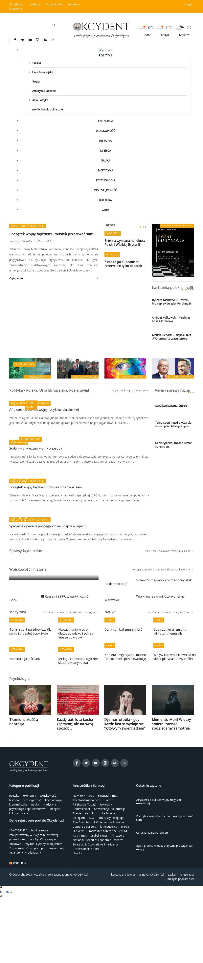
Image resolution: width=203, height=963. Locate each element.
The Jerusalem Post (85, 813)
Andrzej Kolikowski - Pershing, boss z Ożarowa (171, 319)
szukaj (172, 874)
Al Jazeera (118, 835)
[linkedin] (45, 39)
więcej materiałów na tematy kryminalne (168, 551)
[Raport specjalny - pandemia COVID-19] (30, 368)
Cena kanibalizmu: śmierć (171, 405)
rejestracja (187, 874)
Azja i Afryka (40, 100)
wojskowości (170, 569)
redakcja (35, 4)
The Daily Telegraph (111, 818)
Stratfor (78, 853)
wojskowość (105, 131)
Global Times (99, 835)
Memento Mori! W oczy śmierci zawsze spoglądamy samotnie (171, 723)
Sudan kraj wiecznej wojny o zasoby (35, 449)
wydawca (73, 4)
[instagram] (37, 39)
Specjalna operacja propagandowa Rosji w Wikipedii (47, 526)
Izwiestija (106, 804)
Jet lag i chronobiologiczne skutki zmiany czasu (78, 661)
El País (125, 826)
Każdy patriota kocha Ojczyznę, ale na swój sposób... (75, 723)
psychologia (105, 180)
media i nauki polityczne (47, 109)
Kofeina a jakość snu (24, 659)
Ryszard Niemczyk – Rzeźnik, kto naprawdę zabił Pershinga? (171, 301)
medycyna (105, 170)
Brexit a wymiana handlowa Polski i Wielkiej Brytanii (124, 243)
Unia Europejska (42, 72)
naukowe (185, 612)
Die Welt (78, 831)
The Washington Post (87, 800)
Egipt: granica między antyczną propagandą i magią (53, 571)
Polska (36, 63)
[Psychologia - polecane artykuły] (125, 368)
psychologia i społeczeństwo (27, 809)
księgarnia (15, 8)
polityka (105, 55)
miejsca (105, 150)
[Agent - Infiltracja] (173, 250)
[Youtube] (30, 39)
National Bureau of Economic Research (98, 840)
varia (105, 210)
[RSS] (52, 39)
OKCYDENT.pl (79, 874)
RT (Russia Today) (84, 804)
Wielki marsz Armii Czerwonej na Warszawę (144, 598)
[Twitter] (22, 39)
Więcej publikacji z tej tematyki (129, 390)
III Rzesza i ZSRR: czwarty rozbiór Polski (49, 598)
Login (188, 4)
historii (183, 569)
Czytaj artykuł (16, 278)
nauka (105, 160)
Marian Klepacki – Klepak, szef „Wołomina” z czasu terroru (171, 336)
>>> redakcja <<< (32, 852)
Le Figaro (79, 818)
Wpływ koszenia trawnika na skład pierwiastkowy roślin (174, 657)
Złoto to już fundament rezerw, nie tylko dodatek (123, 264)
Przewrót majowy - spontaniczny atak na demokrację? (148, 582)
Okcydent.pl (16, 4)
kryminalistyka (18, 804)
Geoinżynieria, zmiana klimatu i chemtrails (174, 444)
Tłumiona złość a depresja (23, 721)
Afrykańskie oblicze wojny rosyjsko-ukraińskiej (44, 410)
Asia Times (80, 835)
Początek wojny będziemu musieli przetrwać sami (51, 233)
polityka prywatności (181, 879)
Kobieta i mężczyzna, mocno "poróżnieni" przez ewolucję (125, 657)
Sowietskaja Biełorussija (109, 809)
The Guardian (81, 822)
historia (105, 140)
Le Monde (108, 813)
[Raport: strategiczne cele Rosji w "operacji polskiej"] (78, 368)
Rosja (36, 81)
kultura (105, 200)
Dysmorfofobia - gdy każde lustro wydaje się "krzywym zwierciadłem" (125, 723)
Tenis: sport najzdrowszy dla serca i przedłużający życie (173, 424)
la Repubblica (108, 826)
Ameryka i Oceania (44, 91)
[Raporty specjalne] (173, 368)
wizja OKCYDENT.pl (151, 874)
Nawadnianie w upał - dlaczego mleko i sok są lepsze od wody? (75, 633)
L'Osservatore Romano (109, 822)
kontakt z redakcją (123, 874)
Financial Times (108, 795)
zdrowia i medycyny (84, 612)
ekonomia (105, 121)
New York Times (83, 795)
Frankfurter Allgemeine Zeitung (107, 831)
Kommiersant (81, 809)
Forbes (108, 800)
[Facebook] (14, 39)
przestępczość (105, 190)
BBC (92, 818)
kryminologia (53, 800)
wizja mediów (54, 4)
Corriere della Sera (84, 826)
